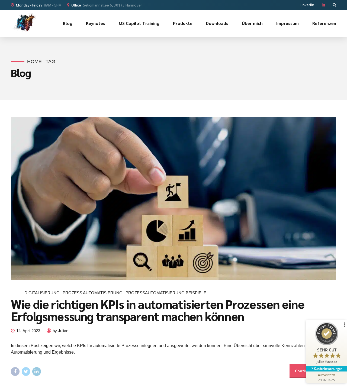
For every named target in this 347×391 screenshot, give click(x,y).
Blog (67, 23)
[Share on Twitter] (26, 371)
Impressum (287, 23)
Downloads (217, 23)
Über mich (252, 23)
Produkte (182, 23)
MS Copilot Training (139, 23)
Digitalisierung (42, 292)
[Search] (334, 5)
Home (34, 61)
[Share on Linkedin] (36, 371)
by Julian (60, 330)
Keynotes (95, 23)
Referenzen (324, 23)
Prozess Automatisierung (93, 292)
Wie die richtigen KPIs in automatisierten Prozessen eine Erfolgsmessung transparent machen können (157, 310)
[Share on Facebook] (15, 371)
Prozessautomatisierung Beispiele (166, 292)
